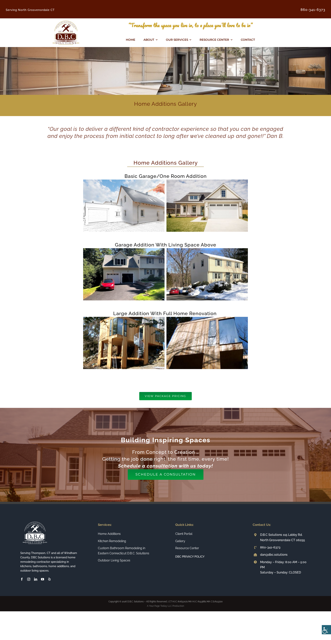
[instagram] (28, 579)
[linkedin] (35, 579)
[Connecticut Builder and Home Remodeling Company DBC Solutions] (66, 20)
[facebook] (21, 579)
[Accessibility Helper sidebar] (326, 629)
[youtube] (42, 579)
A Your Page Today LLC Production (165, 606)
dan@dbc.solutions (274, 554)
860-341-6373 (270, 547)
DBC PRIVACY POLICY (190, 556)
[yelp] (49, 579)
